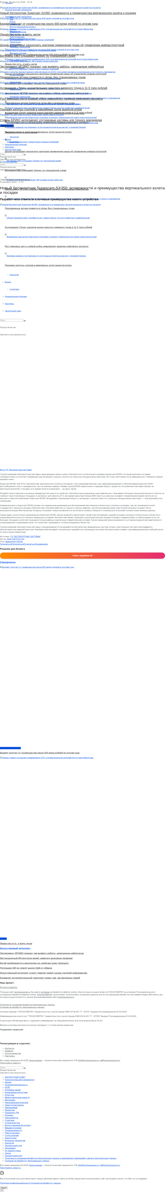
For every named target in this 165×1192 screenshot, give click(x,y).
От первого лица (13, 1151)
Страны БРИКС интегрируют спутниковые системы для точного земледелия (51, 120)
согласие (45, 992)
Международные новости (17, 1097)
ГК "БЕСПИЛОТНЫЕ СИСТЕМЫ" (25, 536)
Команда (9, 1051)
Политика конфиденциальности (15, 1183)
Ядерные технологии (15, 1140)
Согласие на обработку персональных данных (22, 1007)
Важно (8, 541)
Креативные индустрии (16, 1092)
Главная (4, 179)
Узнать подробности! (82, 555)
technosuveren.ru (22, 992)
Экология (14, 137)
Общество (10, 1110)
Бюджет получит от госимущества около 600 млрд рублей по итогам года (49, 23)
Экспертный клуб (13, 1145)
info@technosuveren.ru (88, 1060)
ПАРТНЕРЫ (17, 541)
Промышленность (13, 1130)
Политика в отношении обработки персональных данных (27, 1005)
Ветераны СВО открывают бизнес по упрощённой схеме (37, 55)
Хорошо (4, 1188)
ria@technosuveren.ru (110, 1060)
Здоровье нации (13, 1090)
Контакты (9, 1048)
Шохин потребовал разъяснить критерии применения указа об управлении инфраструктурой (62, 45)
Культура (9, 1095)
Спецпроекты (11, 1118)
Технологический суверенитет (20, 1080)
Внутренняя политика (10, 748)
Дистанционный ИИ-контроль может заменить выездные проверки (36, 958)
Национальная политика (16, 145)
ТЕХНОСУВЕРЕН (44, 994)
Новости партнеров (14, 1105)
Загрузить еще (7, 126)
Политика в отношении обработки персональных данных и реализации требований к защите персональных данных (60, 1158)
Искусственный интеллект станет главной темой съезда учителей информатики (43, 973)
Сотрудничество (13, 1053)
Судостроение (12, 1135)
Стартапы (14, 142)
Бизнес (8, 139)
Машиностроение (13, 1128)
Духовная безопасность (16, 1085)
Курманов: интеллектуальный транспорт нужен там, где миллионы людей (40, 978)
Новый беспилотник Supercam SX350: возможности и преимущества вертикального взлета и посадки (68, 13)
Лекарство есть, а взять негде (20, 34)
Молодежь (10, 1100)
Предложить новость (10, 1063)
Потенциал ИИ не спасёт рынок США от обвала (26, 968)
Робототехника (12, 1133)
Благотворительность (19, 179)
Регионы (9, 1115)
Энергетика (10, 1138)
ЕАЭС (7, 1087)
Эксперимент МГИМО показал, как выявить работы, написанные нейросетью (52, 66)
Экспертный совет (13, 150)
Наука (8, 1153)
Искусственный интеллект (18, 1125)
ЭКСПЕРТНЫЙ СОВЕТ (15, 1077)
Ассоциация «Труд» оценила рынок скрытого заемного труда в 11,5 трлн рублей (53, 88)
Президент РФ (12, 1113)
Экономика (10, 1148)
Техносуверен (35, 1060)
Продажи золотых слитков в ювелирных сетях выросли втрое (41, 109)
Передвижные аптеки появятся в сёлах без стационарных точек (43, 77)
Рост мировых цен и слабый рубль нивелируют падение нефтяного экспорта (51, 98)
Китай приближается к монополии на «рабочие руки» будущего (34, 963)
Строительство (12, 1123)
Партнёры (9, 147)
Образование (11, 1107)
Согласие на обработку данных (46, 1183)
